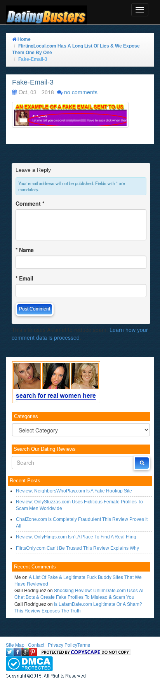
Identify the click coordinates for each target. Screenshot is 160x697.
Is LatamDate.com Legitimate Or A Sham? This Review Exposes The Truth (78, 607)
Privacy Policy (62, 644)
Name (25, 250)
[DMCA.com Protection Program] (29, 663)
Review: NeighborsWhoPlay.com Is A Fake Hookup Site (74, 491)
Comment (30, 203)
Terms (83, 644)
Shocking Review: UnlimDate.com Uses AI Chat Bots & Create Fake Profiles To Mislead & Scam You (78, 593)
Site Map (15, 644)
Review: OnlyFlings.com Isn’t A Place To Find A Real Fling (76, 537)
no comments (80, 92)
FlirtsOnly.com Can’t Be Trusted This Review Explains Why (77, 548)
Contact (36, 644)
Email (24, 278)
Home (23, 39)
